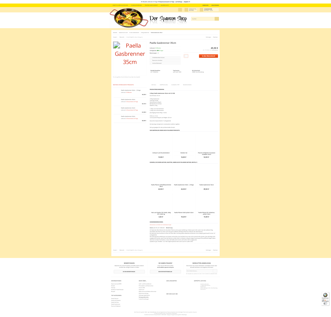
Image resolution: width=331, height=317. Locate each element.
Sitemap (113, 287)
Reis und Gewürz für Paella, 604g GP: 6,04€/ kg (161, 213)
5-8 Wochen (129, 92)
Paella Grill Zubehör (116, 300)
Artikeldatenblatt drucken (158, 57)
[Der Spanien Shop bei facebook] (166, 298)
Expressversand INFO (116, 284)
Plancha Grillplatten (116, 306)
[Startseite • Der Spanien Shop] (168, 20)
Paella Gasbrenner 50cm (128, 116)
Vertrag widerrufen (144, 297)
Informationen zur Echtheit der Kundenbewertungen (160, 224)
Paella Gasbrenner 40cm (128, 99)
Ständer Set (183, 153)
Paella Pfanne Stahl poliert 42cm (183, 212)
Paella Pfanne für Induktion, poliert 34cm (206, 213)
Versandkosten (215, 50)
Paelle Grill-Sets (115, 302)
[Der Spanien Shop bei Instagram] (167, 298)
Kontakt (113, 285)
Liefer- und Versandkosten (145, 284)
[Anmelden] (215, 271)
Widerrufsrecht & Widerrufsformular (147, 291)
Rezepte (113, 291)
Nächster (215, 37)
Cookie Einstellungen (144, 299)
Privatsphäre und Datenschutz (146, 285)
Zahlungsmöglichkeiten (144, 295)
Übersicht (121, 37)
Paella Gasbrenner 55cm (206, 185)
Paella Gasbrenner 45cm (128, 108)
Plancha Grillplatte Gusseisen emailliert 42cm (206, 153)
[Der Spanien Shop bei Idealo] (176, 298)
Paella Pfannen (114, 298)
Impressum (141, 289)
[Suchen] (217, 19)
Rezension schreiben (157, 60)
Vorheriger (208, 37)
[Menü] (328, 293)
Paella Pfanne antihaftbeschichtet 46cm (161, 185)
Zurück (115, 37)
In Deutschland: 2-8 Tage (132, 101)
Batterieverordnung (143, 293)
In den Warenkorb (208, 56)
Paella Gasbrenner (115, 304)
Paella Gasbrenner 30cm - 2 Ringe (184, 185)
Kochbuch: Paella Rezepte (117, 289)
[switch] (325, 304)
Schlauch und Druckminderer (161, 153)
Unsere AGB (142, 287)
